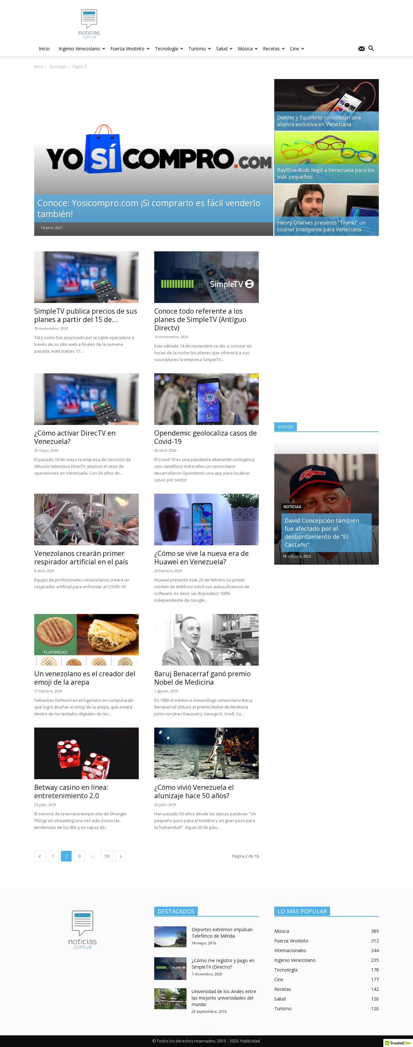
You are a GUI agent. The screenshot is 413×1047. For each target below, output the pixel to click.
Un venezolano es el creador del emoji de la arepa (85, 678)
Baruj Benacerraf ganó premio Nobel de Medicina (202, 678)
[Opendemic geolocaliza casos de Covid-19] (206, 399)
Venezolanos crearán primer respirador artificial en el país (81, 557)
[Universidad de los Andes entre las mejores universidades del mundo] (170, 998)
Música (245, 48)
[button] (371, 49)
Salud (221, 48)
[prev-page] (39, 856)
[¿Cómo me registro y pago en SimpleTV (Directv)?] (170, 968)
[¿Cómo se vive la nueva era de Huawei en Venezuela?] (206, 519)
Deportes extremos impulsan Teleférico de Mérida (222, 932)
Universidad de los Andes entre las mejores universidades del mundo (224, 997)
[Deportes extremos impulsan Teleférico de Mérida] (170, 936)
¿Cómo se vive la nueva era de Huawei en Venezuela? (201, 557)
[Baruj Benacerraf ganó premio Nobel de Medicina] (206, 640)
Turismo (197, 48)
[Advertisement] (261, 23)
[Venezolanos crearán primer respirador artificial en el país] (86, 519)
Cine (294, 48)
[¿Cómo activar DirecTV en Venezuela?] (86, 399)
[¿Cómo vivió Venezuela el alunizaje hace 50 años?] (206, 753)
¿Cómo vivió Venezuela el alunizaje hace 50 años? (194, 791)
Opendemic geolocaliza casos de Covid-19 (205, 437)
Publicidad (250, 1041)
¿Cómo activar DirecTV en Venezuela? (75, 437)
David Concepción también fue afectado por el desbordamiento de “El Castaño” (322, 533)
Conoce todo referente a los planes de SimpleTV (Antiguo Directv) (200, 319)
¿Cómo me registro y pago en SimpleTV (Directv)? (223, 963)
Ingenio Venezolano (79, 48)
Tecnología (166, 48)
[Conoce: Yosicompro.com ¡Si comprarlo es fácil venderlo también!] (153, 159)
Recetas (271, 48)
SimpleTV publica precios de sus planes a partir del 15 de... (85, 315)
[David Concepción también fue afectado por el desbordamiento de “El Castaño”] (326, 502)
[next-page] (121, 856)
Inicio (44, 48)
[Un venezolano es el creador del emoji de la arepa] (86, 640)
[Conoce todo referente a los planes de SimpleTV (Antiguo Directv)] (206, 277)
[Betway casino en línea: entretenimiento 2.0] (86, 753)
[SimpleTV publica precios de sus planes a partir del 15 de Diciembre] (86, 277)
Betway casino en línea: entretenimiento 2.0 (71, 791)
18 (107, 856)
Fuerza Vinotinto (127, 48)
